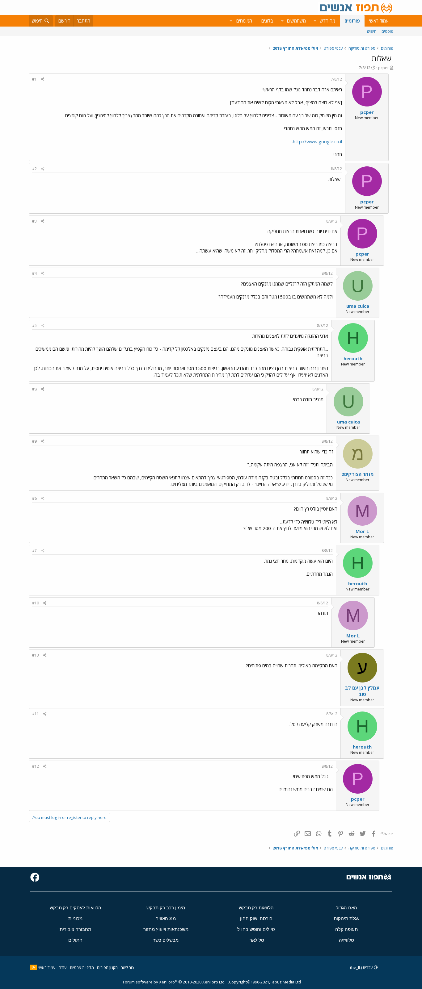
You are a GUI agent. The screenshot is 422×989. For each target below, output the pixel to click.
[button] (314, 21)
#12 (35, 766)
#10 (35, 603)
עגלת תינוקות (347, 918)
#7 (34, 550)
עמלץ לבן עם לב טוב (362, 691)
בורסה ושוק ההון (256, 918)
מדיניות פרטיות (82, 967)
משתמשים (296, 21)
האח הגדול (346, 907)
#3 (34, 221)
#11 (35, 713)
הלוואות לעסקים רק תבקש (75, 907)
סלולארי (256, 940)
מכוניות (75, 918)
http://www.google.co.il (317, 141)
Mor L (362, 531)
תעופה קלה (346, 929)
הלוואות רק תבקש (256, 907)
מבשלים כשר (166, 940)
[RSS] (33, 967)
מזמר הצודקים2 (357, 474)
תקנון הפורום (107, 967)
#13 (35, 655)
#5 (34, 325)
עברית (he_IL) (362, 967)
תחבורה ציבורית (75, 929)
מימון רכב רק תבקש (165, 907)
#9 (34, 441)
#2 (34, 168)
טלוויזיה (346, 940)
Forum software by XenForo (174, 982)
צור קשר (127, 967)
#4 (34, 273)
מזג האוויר (166, 918)
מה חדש (327, 21)
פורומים (352, 21)
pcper (383, 67)
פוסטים (387, 31)
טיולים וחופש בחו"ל (256, 929)
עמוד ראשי (379, 21)
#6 (34, 498)
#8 (34, 389)
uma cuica (357, 306)
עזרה (63, 967)
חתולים (75, 940)
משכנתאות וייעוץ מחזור (165, 929)
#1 (34, 79)
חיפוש (372, 31)
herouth (353, 358)
